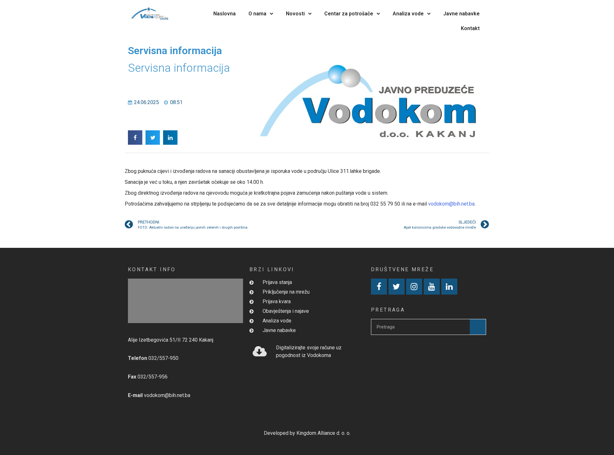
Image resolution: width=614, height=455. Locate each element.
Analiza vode (408, 14)
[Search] (478, 327)
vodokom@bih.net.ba (451, 204)
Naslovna (224, 14)
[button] (135, 137)
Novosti (295, 14)
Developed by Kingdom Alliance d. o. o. (307, 433)
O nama (257, 14)
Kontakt (470, 28)
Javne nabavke (461, 14)
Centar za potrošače (348, 14)
